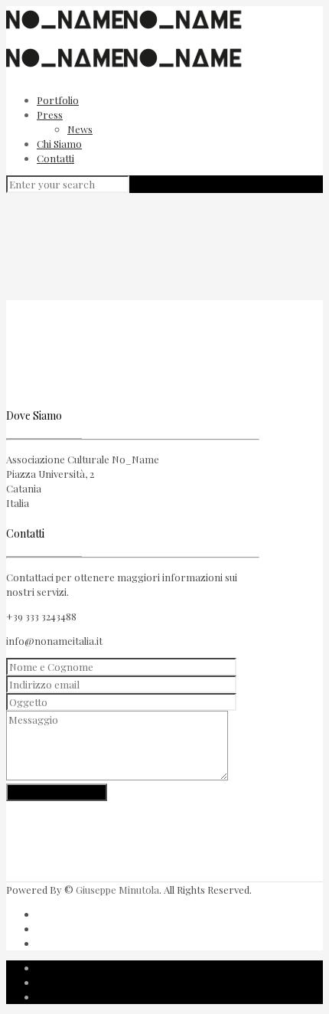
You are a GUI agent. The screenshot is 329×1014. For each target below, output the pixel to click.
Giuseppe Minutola (117, 889)
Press (50, 114)
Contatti (55, 158)
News (80, 129)
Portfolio (58, 99)
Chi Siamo (59, 143)
